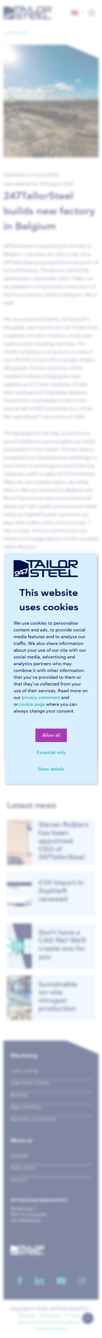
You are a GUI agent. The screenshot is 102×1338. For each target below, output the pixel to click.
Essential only (51, 752)
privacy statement (41, 697)
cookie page (32, 704)
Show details (51, 769)
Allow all (51, 735)
